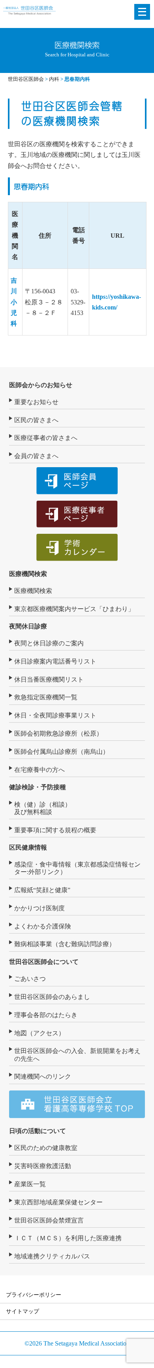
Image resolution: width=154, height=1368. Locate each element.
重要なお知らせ (36, 402)
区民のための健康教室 (45, 1147)
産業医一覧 (30, 1184)
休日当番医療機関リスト (49, 679)
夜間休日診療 (28, 626)
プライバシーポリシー (33, 1295)
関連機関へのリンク (42, 1076)
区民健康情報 (28, 847)
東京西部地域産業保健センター (58, 1202)
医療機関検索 (28, 573)
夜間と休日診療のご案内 (49, 643)
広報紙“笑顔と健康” (42, 890)
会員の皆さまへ (36, 456)
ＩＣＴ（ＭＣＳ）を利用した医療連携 (68, 1238)
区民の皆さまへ (36, 420)
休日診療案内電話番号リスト (55, 661)
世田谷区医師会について (44, 961)
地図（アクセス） (39, 1033)
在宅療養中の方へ (39, 769)
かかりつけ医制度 (39, 908)
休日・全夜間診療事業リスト (55, 715)
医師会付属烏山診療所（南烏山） (61, 751)
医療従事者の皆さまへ (45, 437)
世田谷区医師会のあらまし (52, 996)
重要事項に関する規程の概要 (55, 830)
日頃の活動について (37, 1131)
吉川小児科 (14, 302)
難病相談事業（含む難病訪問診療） (64, 944)
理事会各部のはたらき (45, 1015)
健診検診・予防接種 (37, 787)
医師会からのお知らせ (40, 385)
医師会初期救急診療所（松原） (58, 733)
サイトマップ (22, 1311)
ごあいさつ (30, 978)
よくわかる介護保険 (42, 926)
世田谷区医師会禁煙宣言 (49, 1220)
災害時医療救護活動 (42, 1166)
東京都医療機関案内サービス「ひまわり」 (74, 609)
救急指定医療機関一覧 (45, 697)
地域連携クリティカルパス (52, 1256)
